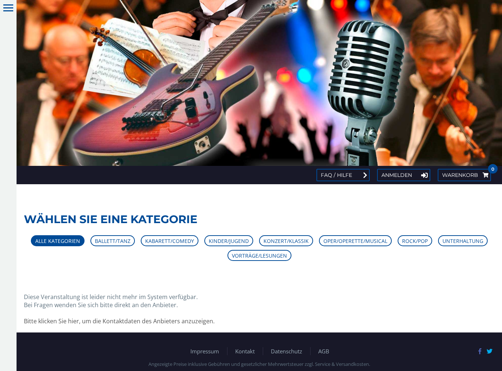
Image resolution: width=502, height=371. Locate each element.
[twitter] (489, 351)
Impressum (204, 351)
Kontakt (245, 351)
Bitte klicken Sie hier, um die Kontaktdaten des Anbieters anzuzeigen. (119, 321)
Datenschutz (286, 351)
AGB (323, 351)
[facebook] (480, 351)
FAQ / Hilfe (336, 175)
